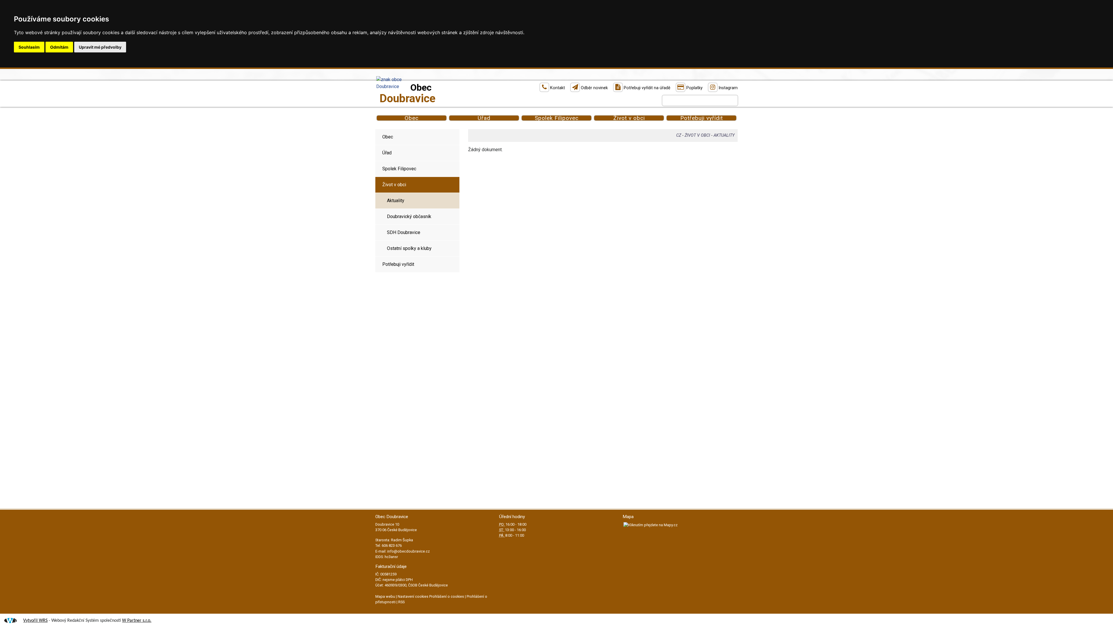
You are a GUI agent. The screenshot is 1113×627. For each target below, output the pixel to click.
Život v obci (629, 118)
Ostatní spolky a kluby (409, 248)
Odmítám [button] (59, 47)
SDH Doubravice (403, 232)
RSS (401, 602)
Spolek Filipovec (557, 118)
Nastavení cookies (413, 596)
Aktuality (395, 200)
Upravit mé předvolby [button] (100, 47)
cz (678, 135)
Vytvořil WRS (35, 620)
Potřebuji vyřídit (701, 118)
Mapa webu (385, 596)
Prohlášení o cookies (447, 596)
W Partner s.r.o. (136, 620)
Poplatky (694, 87)
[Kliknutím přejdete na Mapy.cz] (650, 524)
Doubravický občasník (409, 216)
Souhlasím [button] (29, 47)
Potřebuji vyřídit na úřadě (647, 87)
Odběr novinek (594, 87)
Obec (412, 118)
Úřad (484, 118)
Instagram (728, 87)
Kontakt (557, 87)
